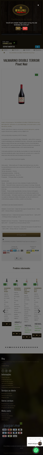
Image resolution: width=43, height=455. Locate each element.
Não (25, 28)
